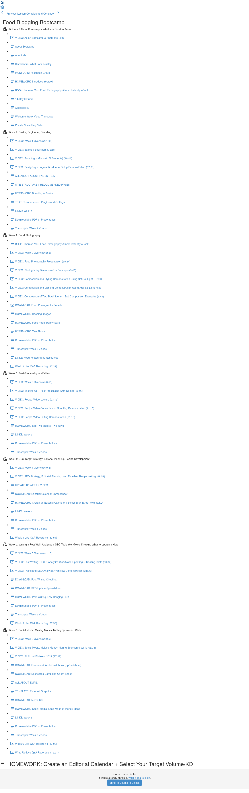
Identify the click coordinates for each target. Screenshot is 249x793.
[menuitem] (2, 8)
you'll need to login (139, 778)
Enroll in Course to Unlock (124, 782)
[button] (2, 3)
